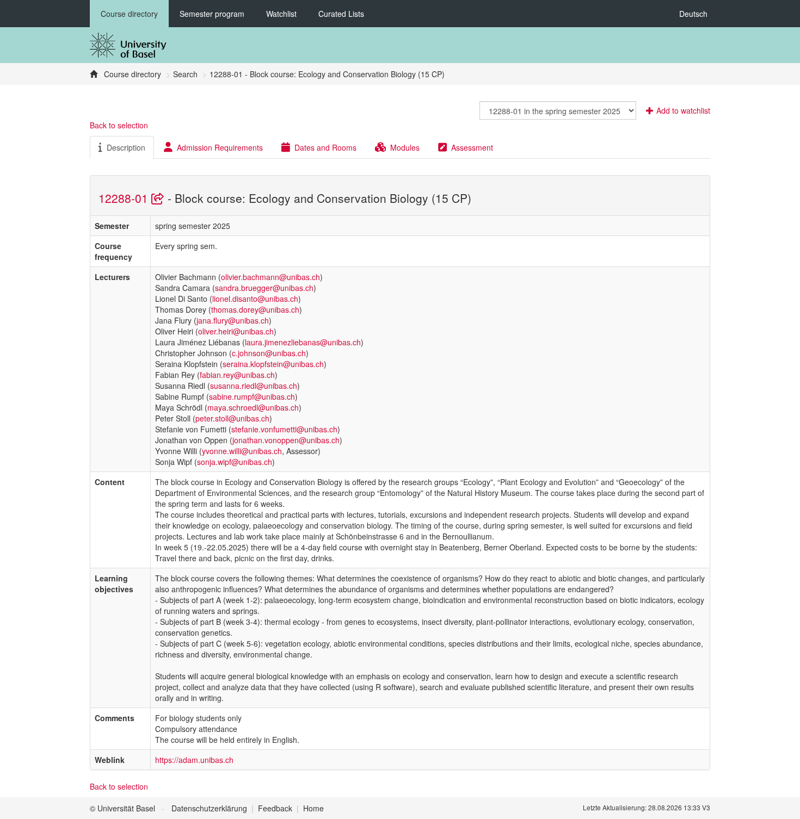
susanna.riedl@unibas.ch (253, 385)
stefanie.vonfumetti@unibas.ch (284, 429)
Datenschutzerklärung (209, 808)
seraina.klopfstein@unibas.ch (273, 363)
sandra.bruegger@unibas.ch (264, 287)
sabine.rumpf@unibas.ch (252, 396)
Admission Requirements (220, 147)
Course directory (129, 13)
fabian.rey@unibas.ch (237, 374)
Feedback (275, 808)
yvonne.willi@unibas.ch (242, 450)
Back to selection (119, 125)
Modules (405, 147)
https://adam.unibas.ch (194, 759)
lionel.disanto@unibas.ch (255, 298)
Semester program (212, 13)
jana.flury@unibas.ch (232, 320)
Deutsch (693, 13)
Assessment (472, 147)
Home (313, 808)
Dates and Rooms (325, 147)
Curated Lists (341, 13)
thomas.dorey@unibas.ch (255, 309)
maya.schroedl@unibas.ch (253, 407)
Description (126, 147)
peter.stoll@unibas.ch (232, 418)
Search (185, 74)
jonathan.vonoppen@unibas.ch (286, 440)
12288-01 (125, 198)
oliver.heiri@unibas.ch (236, 331)
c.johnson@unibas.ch (269, 353)
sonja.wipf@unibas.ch (234, 461)
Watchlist (281, 13)
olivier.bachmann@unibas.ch (270, 276)
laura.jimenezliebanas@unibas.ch (303, 342)
